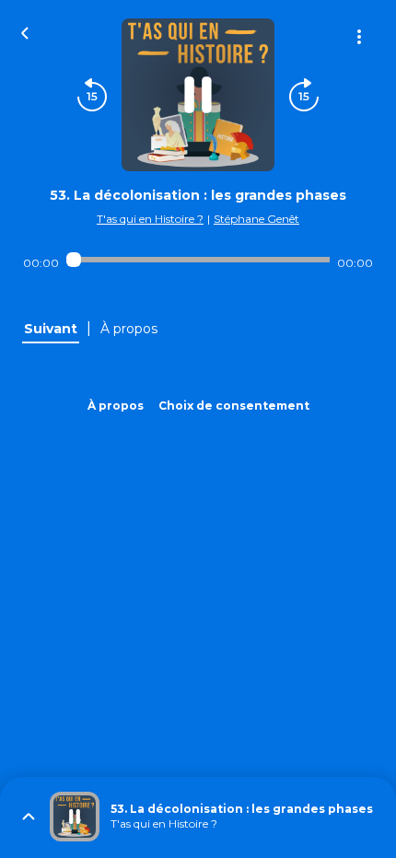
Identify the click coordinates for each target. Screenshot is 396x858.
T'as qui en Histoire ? (150, 219)
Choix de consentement (233, 405)
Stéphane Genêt (256, 219)
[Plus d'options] (359, 36)
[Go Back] (24, 31)
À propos (115, 405)
